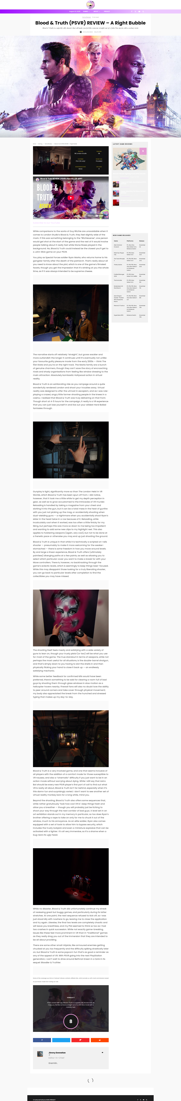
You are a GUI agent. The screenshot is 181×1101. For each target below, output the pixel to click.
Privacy (107, 11)
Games (85, 11)
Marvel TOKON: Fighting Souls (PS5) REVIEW (129, 174)
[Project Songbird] (116, 203)
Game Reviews (86, 17)
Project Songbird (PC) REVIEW (132, 200)
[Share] (42, 1040)
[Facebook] (131, 11)
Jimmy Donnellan (88, 32)
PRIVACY (52, 1100)
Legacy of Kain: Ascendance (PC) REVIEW (133, 183)
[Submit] (100, 1040)
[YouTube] (139, 11)
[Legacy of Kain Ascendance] (116, 184)
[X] (135, 11)
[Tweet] (61, 1040)
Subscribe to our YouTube (46, 222)
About (96, 11)
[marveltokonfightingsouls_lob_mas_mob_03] (130, 159)
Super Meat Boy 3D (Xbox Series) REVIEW (133, 192)
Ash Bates (116, 177)
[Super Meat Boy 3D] (116, 193)
